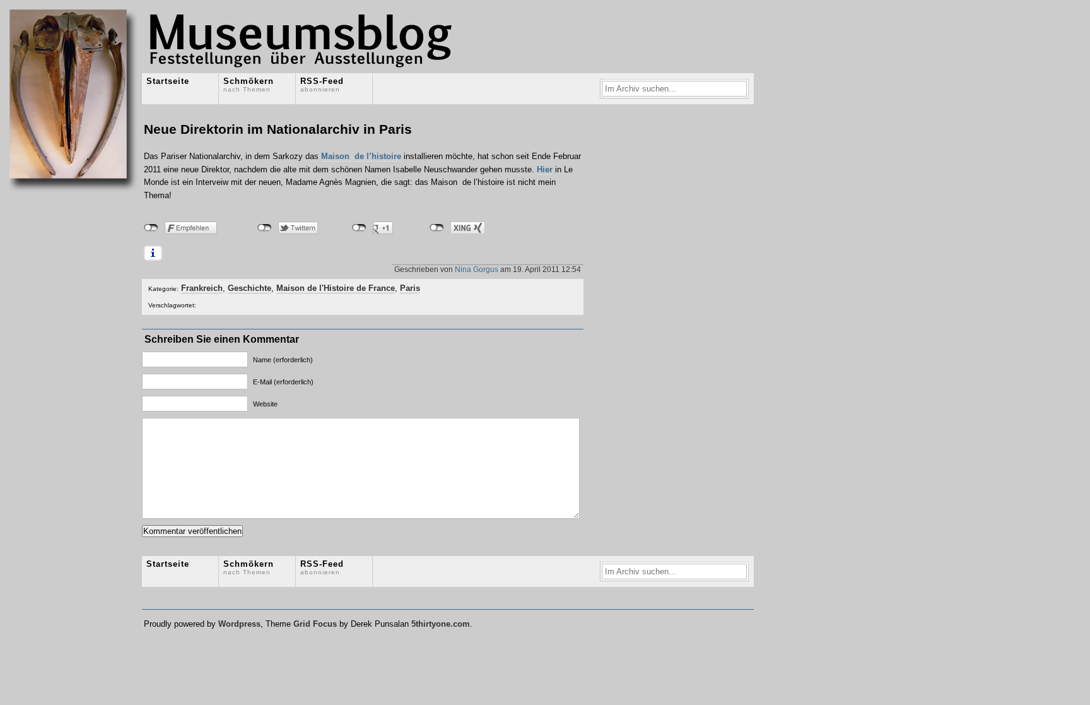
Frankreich (202, 288)
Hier (545, 169)
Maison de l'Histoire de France (335, 288)
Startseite (167, 81)
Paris (410, 288)
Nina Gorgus (476, 269)
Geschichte (249, 288)
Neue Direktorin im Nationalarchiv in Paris (278, 129)
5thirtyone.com (440, 624)
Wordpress (239, 624)
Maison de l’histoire (361, 156)
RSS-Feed (322, 84)
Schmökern (248, 84)
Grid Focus (315, 624)
